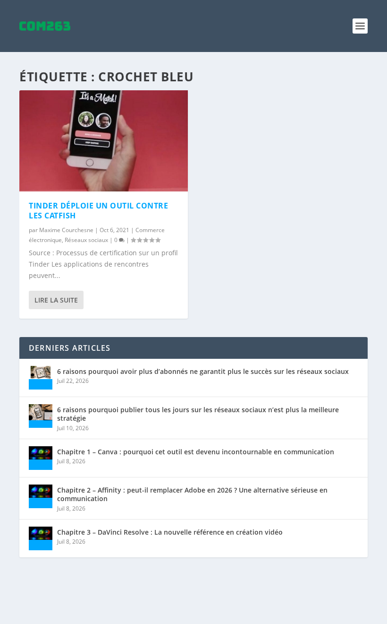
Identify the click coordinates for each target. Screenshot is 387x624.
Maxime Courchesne (66, 230)
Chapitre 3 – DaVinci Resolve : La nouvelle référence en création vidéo (170, 532)
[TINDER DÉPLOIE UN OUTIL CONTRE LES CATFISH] (103, 140)
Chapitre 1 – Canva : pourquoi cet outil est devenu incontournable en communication (195, 451)
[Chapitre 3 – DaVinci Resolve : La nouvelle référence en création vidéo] (40, 538)
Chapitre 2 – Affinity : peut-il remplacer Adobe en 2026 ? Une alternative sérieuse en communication (192, 494)
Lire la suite (56, 299)
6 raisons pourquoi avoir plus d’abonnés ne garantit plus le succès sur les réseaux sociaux (203, 371)
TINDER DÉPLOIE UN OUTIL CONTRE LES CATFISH (98, 210)
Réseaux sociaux (86, 240)
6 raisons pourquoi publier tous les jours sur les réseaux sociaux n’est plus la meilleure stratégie (198, 414)
